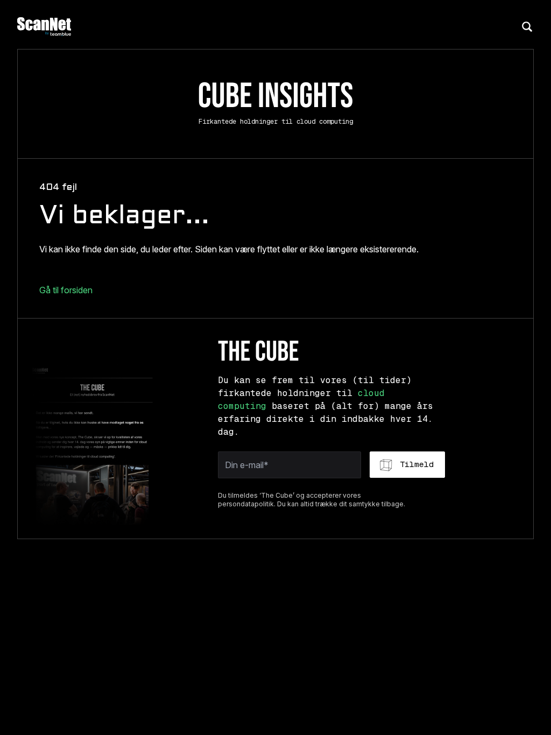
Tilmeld (417, 464)
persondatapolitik (246, 504)
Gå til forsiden (66, 290)
